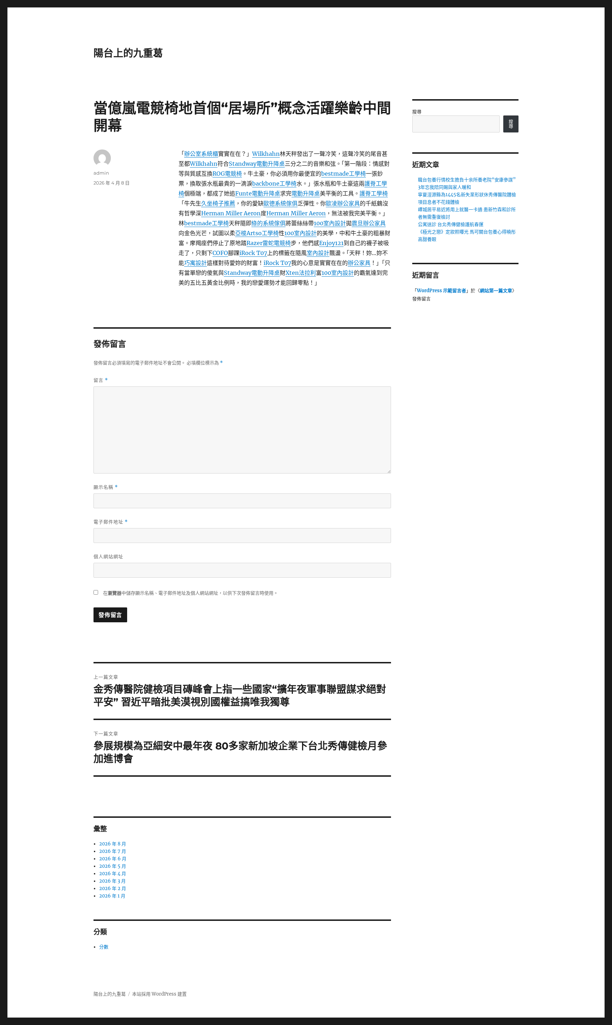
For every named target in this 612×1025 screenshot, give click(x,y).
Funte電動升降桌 (257, 193)
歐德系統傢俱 (281, 203)
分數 (103, 947)
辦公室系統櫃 (201, 153)
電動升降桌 (305, 193)
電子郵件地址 (111, 522)
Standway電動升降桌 (257, 163)
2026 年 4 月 (112, 874)
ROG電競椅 (227, 173)
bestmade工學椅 (343, 173)
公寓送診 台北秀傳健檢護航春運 (450, 224)
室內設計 (318, 252)
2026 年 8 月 (112, 844)
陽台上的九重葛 (128, 53)
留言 (101, 380)
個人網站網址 (108, 556)
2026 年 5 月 (112, 866)
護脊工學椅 (373, 193)
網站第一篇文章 (496, 291)
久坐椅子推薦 (218, 203)
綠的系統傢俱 (268, 223)
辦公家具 (359, 262)
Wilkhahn (266, 153)
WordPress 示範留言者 (441, 291)
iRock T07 (253, 252)
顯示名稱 (106, 487)
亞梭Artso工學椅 (257, 233)
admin (101, 173)
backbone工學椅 (274, 183)
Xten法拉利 (300, 272)
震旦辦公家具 (369, 223)
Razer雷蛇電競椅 (268, 243)
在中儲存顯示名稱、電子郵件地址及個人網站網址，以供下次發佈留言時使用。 (190, 593)
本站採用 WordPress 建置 (159, 994)
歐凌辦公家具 (343, 203)
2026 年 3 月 (112, 881)
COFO (220, 252)
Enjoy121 (331, 243)
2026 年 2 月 (112, 888)
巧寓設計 (195, 262)
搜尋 (416, 112)
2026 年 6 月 (112, 859)
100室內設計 (330, 223)
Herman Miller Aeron (231, 213)
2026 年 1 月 (112, 896)
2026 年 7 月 (112, 851)
